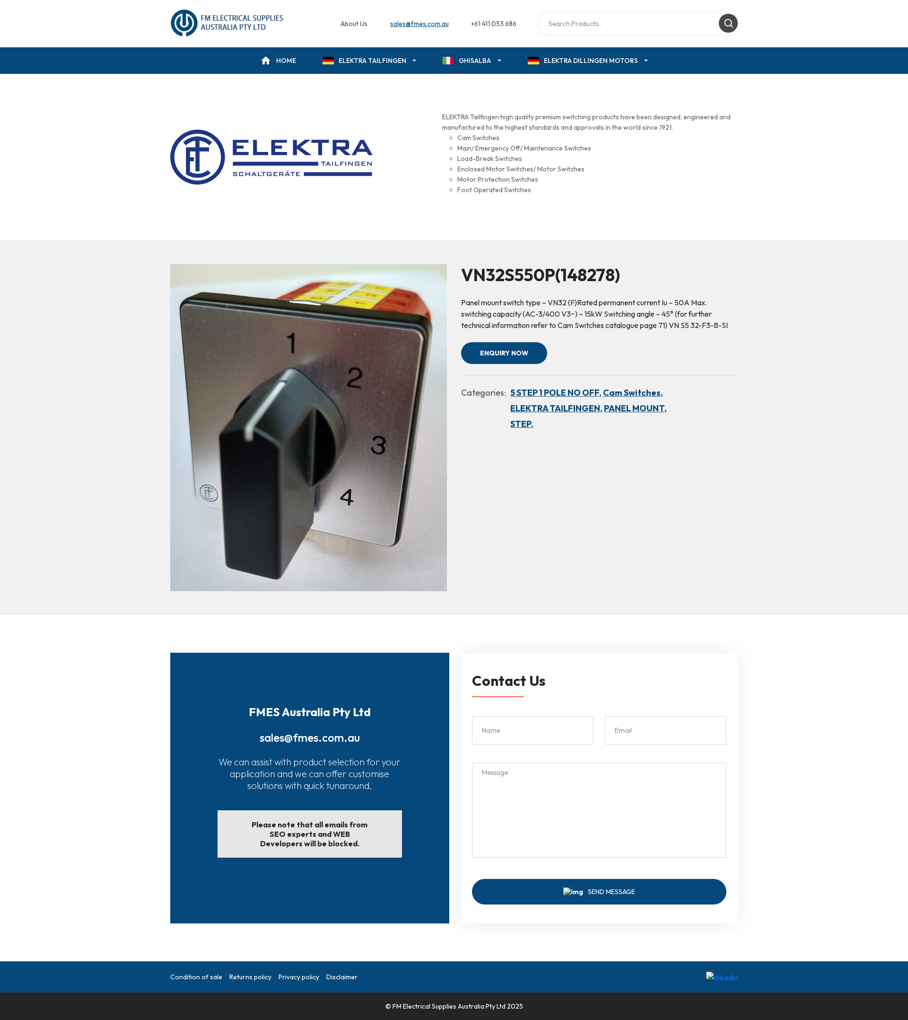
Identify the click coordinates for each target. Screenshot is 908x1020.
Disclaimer (342, 977)
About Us (353, 23)
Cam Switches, (633, 392)
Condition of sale (196, 977)
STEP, (521, 423)
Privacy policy (299, 977)
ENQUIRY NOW (504, 353)
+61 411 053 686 (493, 23)
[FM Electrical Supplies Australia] (227, 23)
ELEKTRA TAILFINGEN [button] (372, 60)
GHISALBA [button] (475, 60)
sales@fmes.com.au (419, 23)
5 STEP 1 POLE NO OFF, (556, 392)
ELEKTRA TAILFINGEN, (556, 408)
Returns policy (250, 977)
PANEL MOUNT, (635, 408)
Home (286, 60)
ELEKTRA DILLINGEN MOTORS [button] (591, 60)
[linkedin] (722, 977)
